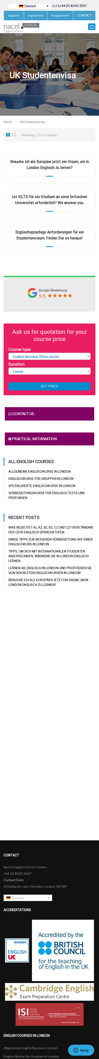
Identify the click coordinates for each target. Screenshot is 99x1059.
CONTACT (84, 15)
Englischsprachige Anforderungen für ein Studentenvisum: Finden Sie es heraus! (49, 235)
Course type (19, 349)
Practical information (34, 439)
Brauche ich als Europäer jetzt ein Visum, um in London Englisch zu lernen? (49, 164)
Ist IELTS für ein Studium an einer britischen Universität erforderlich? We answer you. (49, 200)
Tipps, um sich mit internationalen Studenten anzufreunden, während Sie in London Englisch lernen (48, 556)
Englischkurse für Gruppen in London (41, 479)
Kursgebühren (60, 15)
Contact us (23, 414)
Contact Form (14, 880)
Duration (16, 364)
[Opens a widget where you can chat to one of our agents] (81, 1051)
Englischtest (35, 15)
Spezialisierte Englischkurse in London (41, 486)
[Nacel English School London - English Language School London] (22, 28)
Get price (49, 386)
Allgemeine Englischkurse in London (39, 471)
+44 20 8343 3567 (73, 6)
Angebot (13, 15)
